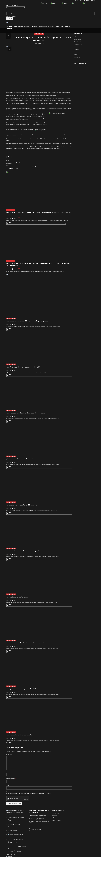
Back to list (9, 163)
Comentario (9, 754)
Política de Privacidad (56, 820)
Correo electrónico (11, 778)
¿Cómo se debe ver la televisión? (19, 459)
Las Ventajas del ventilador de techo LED (23, 367)
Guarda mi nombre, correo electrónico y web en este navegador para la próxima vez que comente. (28, 793)
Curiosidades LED (78, 41)
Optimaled (40, 33)
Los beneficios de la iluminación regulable (23, 551)
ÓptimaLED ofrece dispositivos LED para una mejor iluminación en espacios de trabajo (38, 213)
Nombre (8, 772)
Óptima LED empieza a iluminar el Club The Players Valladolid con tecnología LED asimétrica (38, 264)
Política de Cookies (56, 817)
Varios (13, 210)
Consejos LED (77, 39)
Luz (9, 156)
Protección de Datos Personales (56, 814)
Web (7, 785)
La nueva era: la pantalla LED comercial (22, 505)
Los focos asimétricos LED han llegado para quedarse (28, 321)
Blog (11, 31)
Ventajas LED (77, 57)
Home (7, 31)
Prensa (9, 210)
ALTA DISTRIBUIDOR (36, 829)
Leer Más (8, 222)
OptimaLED (33, 130)
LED (75, 47)
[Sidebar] (2, 859)
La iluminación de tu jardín (17, 597)
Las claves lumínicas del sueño (19, 735)
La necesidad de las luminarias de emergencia (25, 643)
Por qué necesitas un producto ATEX (21, 689)
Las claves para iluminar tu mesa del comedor (25, 413)
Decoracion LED (78, 44)
